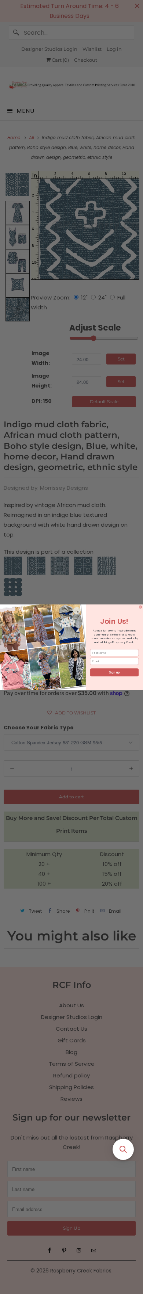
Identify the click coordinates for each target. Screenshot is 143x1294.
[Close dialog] (140, 607)
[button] (123, 1149)
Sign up (114, 672)
